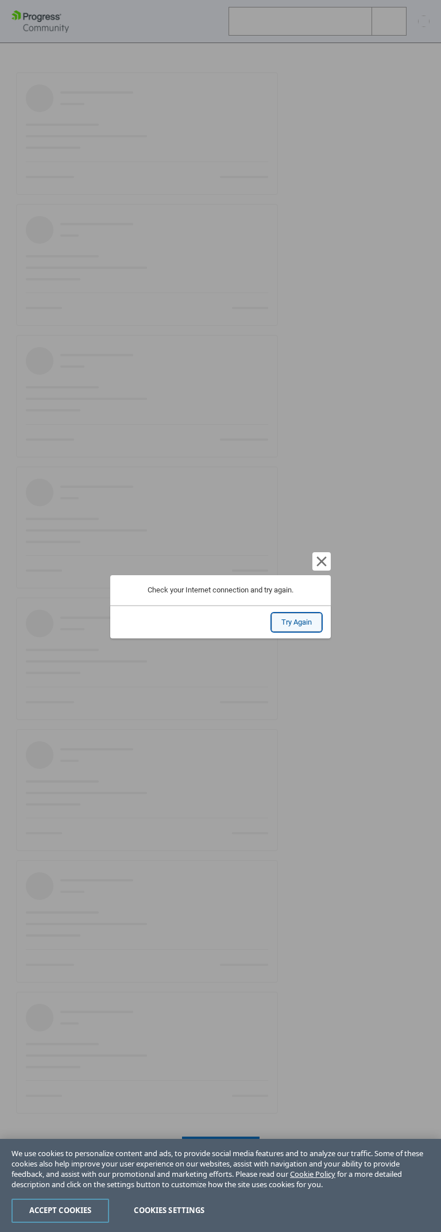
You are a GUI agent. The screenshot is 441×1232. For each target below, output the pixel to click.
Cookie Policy (312, 1174)
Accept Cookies (60, 1210)
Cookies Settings (169, 1210)
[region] (220, 1185)
